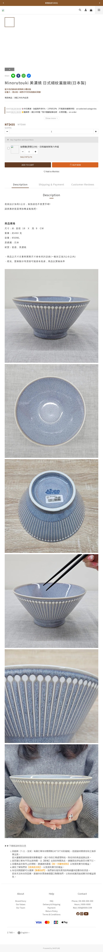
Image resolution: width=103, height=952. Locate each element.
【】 (34, 867)
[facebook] (18, 76)
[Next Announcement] (99, 3)
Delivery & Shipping (51, 904)
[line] (13, 76)
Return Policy (51, 911)
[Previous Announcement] (3, 3)
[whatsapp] (24, 76)
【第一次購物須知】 (60, 863)
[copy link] (29, 76)
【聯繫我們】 (39, 870)
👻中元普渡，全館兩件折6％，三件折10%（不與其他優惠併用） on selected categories (51, 108)
